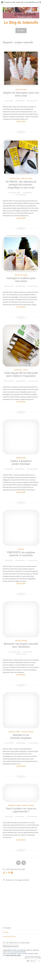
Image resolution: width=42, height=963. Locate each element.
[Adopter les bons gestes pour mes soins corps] (21, 68)
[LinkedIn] (12, 872)
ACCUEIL (6, 932)
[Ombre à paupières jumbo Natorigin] (21, 437)
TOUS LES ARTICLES (9, 936)
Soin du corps (21, 89)
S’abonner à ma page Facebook (17, 880)
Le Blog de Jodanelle (21, 22)
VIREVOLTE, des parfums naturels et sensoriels (21, 554)
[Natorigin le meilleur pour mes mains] (21, 254)
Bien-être (18, 370)
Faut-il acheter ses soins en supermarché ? (21, 810)
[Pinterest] (9, 872)
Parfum (21, 549)
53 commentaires (32, 816)
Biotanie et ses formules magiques (21, 736)
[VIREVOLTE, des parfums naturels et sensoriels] (21, 528)
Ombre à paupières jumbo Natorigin (21, 462)
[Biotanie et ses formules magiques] (21, 710)
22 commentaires (32, 469)
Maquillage (14, 178)
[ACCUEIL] (18, 862)
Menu (21, 30)
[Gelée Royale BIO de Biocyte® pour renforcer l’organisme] (21, 346)
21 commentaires (21, 195)
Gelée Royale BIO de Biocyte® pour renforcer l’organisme (21, 374)
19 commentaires (32, 560)
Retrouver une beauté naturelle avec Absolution (21, 645)
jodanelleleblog (20, 100)
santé (25, 370)
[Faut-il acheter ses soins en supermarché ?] (21, 793)
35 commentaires (33, 743)
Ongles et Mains (21, 275)
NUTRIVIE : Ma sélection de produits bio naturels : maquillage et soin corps (21, 184)
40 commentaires (21, 654)
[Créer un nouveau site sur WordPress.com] (21, 2)
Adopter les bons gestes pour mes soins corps (21, 94)
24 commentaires (32, 100)
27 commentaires (32, 286)
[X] (6, 872)
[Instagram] (4, 872)
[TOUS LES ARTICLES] (23, 862)
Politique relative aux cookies (13, 955)
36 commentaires (33, 381)
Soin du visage (21, 640)
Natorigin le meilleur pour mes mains (21, 280)
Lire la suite (14, 121)
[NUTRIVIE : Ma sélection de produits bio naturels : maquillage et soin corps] (21, 157)
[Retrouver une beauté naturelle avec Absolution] (21, 619)
